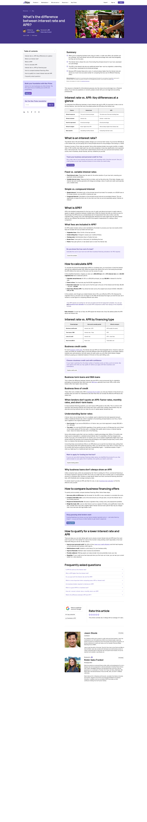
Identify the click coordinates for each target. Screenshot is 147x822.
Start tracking (70, 165)
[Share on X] (28, 112)
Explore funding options (73, 462)
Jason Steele (31, 32)
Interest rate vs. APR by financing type (35, 67)
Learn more (28, 93)
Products (35, 2)
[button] (90, 615)
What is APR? (28, 61)
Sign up (51, 104)
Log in (121, 2)
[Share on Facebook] (31, 112)
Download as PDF (71, 618)
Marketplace (44, 2)
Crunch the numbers (72, 255)
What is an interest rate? (32, 59)
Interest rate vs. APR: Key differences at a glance (38, 56)
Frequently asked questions (32, 76)
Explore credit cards (72, 370)
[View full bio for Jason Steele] (72, 640)
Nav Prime (74, 2)
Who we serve (55, 2)
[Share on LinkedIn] (24, 112)
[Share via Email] (35, 112)
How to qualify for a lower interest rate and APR (38, 73)
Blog (33, 11)
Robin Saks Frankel (46, 32)
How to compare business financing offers (37, 70)
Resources (65, 2)
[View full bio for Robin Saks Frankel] (72, 664)
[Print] (39, 112)
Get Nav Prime (70, 522)
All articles (120, 633)
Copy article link (71, 614)
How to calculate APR (31, 64)
